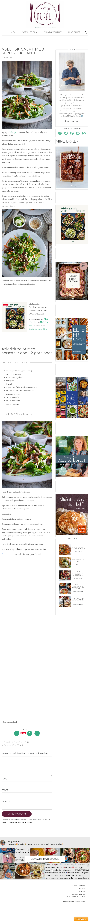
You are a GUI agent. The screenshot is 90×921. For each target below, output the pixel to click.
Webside (5, 801)
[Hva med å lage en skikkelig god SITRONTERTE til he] (82, 871)
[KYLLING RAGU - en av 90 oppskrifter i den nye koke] (22, 871)
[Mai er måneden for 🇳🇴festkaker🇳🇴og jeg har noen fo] (67, 871)
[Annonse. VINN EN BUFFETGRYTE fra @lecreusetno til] (37, 855)
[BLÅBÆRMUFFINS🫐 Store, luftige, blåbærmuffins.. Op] (37, 871)
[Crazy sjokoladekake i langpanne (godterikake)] (65, 575)
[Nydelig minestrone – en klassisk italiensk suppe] (65, 588)
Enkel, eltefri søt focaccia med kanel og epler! (78, 600)
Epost (5, 790)
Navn (5, 779)
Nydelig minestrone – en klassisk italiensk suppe (78, 586)
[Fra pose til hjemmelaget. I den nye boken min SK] (22, 855)
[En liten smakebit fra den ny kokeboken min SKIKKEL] (82, 855)
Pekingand (13, 132)
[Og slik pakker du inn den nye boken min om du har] (7, 855)
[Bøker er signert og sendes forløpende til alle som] (67, 855)
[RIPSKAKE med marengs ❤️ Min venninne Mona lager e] (52, 855)
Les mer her (72, 121)
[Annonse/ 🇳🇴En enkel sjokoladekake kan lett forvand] (52, 871)
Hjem (12, 32)
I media (82, 888)
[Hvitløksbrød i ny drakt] (65, 562)
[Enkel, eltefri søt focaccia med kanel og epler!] (65, 601)
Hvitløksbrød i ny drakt (78, 560)
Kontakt (81, 891)
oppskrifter (28, 32)
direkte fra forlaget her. (38, 329)
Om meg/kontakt (52, 32)
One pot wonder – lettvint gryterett (78, 547)
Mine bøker (74, 32)
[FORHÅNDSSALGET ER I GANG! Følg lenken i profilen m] (7, 871)
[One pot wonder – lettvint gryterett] (65, 549)
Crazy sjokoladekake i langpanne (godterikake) (78, 573)
